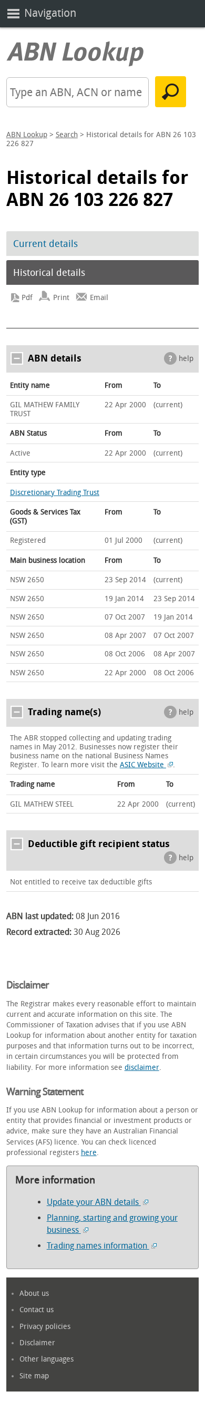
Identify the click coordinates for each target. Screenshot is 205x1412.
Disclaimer (37, 1342)
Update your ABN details (94, 1202)
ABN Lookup (26, 134)
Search (67, 134)
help (186, 358)
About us (34, 1293)
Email (99, 297)
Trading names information (98, 1246)
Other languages (46, 1359)
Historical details (49, 273)
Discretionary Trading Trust (54, 492)
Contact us (36, 1309)
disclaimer (142, 1067)
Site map (34, 1376)
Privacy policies (44, 1326)
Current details (45, 244)
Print (61, 297)
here (89, 1152)
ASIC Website (143, 764)
